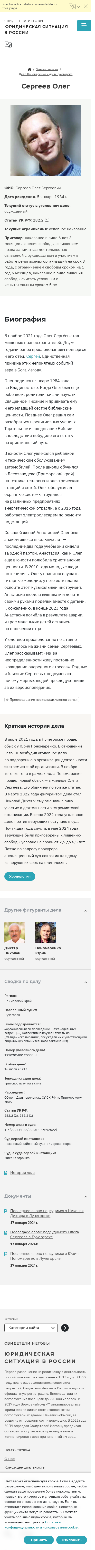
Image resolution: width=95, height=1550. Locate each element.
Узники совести (47, 69)
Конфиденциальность (24, 1467)
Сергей (33, 356)
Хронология (19, 876)
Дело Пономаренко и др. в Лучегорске (46, 74)
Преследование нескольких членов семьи (43, 699)
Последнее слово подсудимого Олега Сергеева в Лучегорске (44, 1234)
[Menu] (84, 25)
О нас (9, 1459)
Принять (39, 1540)
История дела (22, 1173)
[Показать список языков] (74, 6)
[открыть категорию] (65, 1328)
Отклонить (71, 1540)
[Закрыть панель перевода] (85, 6)
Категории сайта (24, 1328)
